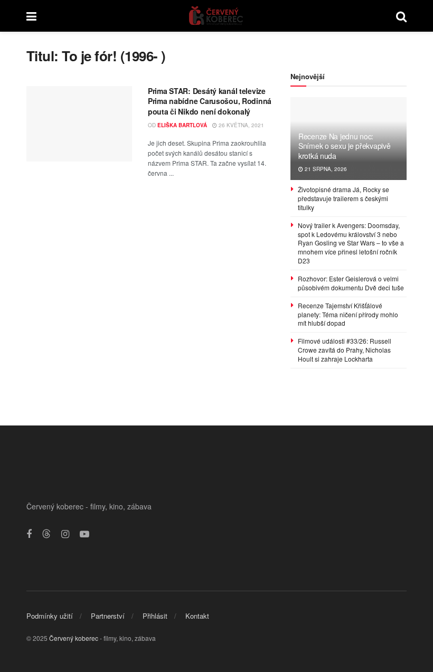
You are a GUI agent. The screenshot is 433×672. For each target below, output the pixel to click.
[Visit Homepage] (216, 15)
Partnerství (108, 616)
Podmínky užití (49, 616)
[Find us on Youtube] (84, 534)
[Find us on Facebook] (29, 534)
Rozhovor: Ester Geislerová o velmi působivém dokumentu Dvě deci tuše (351, 283)
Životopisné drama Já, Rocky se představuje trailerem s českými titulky (343, 198)
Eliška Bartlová (182, 125)
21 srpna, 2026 (325, 169)
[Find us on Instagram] (65, 534)
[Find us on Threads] (46, 534)
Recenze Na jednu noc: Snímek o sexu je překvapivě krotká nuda (344, 145)
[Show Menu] (31, 16)
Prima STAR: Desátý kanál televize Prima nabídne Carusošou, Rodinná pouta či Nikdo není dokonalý (209, 101)
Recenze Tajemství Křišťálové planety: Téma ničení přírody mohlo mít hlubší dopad (348, 314)
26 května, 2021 (240, 125)
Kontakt (197, 616)
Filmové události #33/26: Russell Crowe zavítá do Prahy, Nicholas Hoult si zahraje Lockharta (344, 349)
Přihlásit (155, 616)
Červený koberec (73, 637)
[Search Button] (401, 16)
